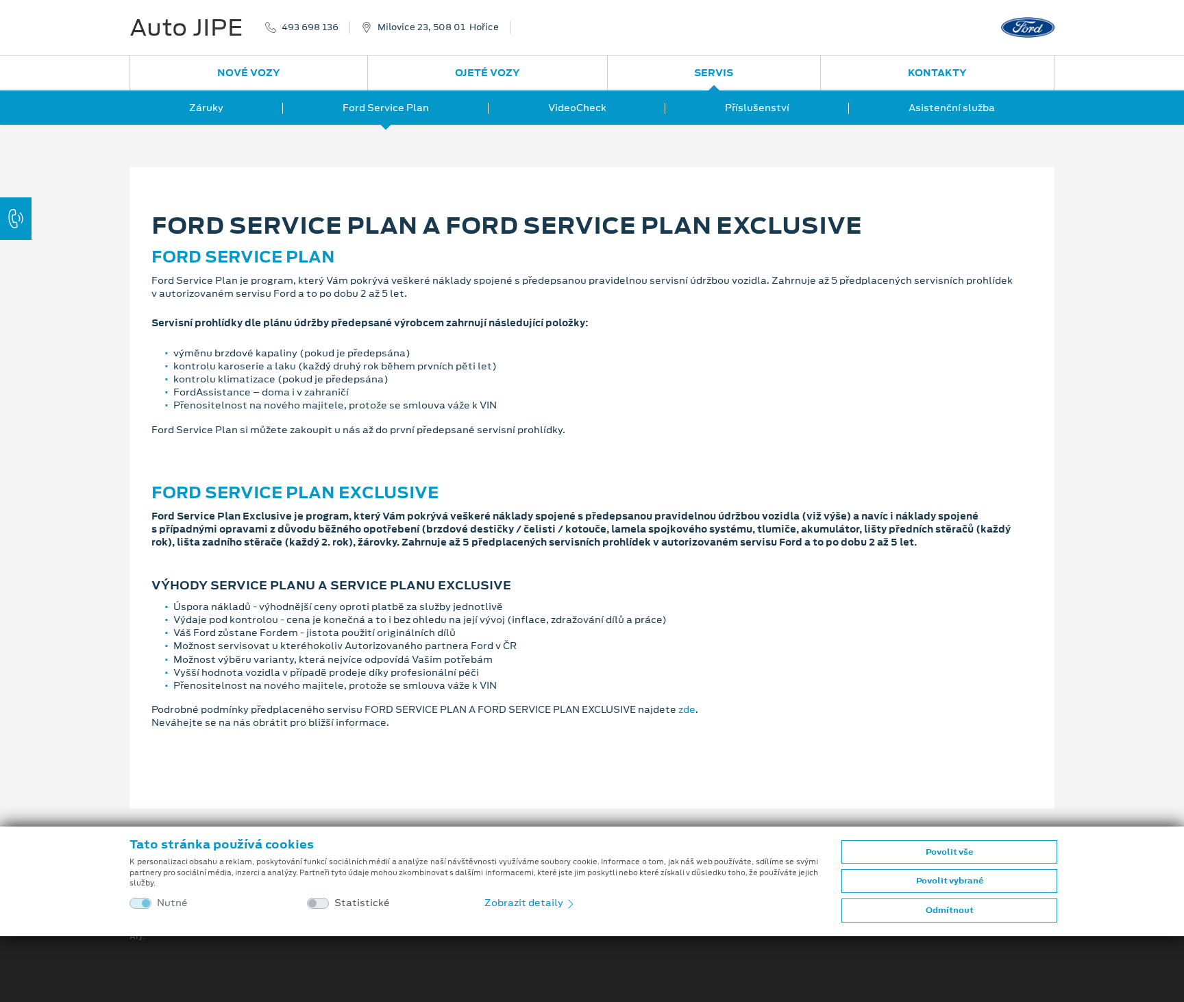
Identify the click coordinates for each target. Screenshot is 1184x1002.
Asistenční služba (952, 107)
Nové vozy (248, 73)
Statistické (362, 902)
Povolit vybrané (949, 880)
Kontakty (937, 73)
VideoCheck (577, 107)
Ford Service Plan (386, 107)
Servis (713, 73)
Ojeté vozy (487, 73)
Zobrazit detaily (524, 902)
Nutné (172, 902)
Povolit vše (949, 851)
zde (686, 709)
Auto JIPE (186, 27)
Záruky (206, 107)
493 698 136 (310, 27)
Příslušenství (757, 107)
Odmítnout (950, 910)
